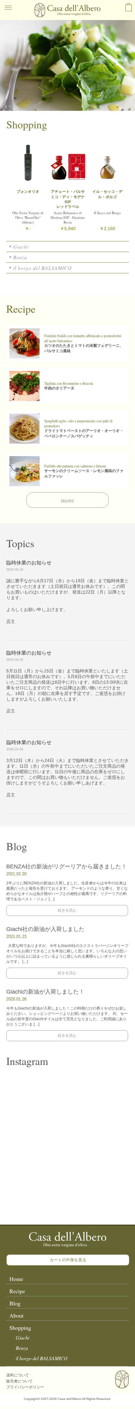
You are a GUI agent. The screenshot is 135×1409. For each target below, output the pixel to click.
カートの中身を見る (68, 1259)
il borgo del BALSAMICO (42, 268)
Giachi (21, 246)
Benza (20, 257)
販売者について (19, 1381)
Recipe (17, 1291)
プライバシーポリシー (25, 1387)
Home (16, 1279)
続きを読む (67, 910)
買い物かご (128, 7)
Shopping (20, 1327)
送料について (17, 1375)
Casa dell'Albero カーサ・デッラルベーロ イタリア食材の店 (67, 10)
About (16, 1315)
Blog (14, 1303)
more (67, 500)
